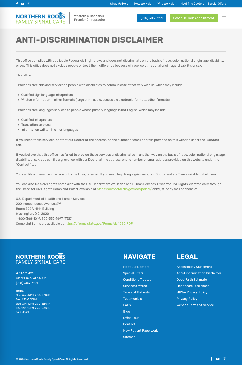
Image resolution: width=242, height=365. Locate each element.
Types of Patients (136, 292)
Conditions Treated (137, 280)
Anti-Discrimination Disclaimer (199, 273)
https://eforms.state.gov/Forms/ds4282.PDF (98, 224)
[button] (224, 18)
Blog (126, 311)
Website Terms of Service (195, 305)
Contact (129, 324)
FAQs (127, 305)
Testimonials (132, 299)
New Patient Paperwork (140, 331)
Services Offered (135, 286)
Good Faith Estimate (192, 280)
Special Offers (133, 273)
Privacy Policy (187, 299)
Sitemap (129, 337)
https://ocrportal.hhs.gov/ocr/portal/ (124, 189)
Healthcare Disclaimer (193, 286)
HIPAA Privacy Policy (192, 292)
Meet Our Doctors (136, 267)
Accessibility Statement (194, 267)
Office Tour (131, 318)
